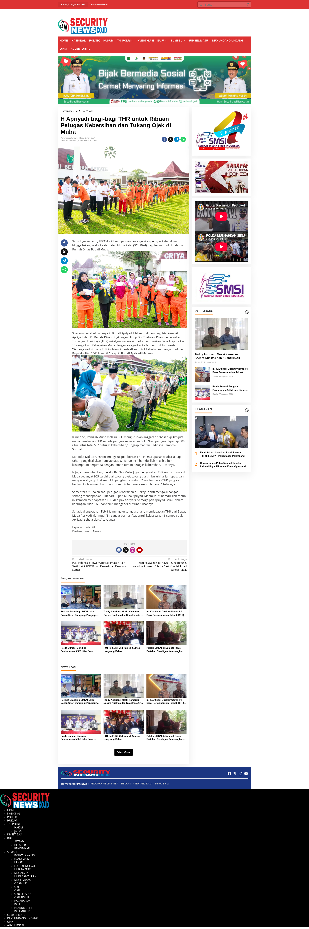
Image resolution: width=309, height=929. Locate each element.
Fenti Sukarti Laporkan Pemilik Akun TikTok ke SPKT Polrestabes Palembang (222, 454)
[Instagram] (132, 550)
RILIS (80, 141)
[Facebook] (119, 550)
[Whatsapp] (183, 139)
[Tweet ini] (170, 139)
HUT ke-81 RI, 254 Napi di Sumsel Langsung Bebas (122, 650)
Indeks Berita (162, 783)
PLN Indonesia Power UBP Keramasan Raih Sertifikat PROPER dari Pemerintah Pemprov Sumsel (99, 565)
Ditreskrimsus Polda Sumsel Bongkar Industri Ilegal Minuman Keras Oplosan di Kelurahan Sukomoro (223, 465)
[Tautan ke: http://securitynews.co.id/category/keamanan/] (247, 410)
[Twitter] (126, 550)
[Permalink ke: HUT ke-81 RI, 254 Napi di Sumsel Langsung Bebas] (124, 633)
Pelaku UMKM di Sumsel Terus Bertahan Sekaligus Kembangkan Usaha (164, 650)
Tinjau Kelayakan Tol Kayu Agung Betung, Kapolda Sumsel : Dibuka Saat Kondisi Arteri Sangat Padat (160, 565)
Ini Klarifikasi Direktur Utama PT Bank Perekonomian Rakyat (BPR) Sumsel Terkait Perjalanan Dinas (165, 613)
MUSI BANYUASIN (69, 141)
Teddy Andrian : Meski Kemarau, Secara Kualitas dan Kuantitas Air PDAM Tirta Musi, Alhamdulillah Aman (122, 613)
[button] (248, 4)
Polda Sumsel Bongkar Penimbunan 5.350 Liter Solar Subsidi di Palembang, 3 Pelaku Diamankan (78, 650)
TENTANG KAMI (143, 783)
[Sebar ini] (164, 139)
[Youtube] (139, 550)
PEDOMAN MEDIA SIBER (104, 783)
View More (123, 752)
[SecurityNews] (83, 25)
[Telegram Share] (177, 139)
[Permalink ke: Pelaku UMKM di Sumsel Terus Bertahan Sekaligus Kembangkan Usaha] (166, 633)
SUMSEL (88, 141)
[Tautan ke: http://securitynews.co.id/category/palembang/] (247, 312)
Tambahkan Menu (98, 4)
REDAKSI (126, 783)
